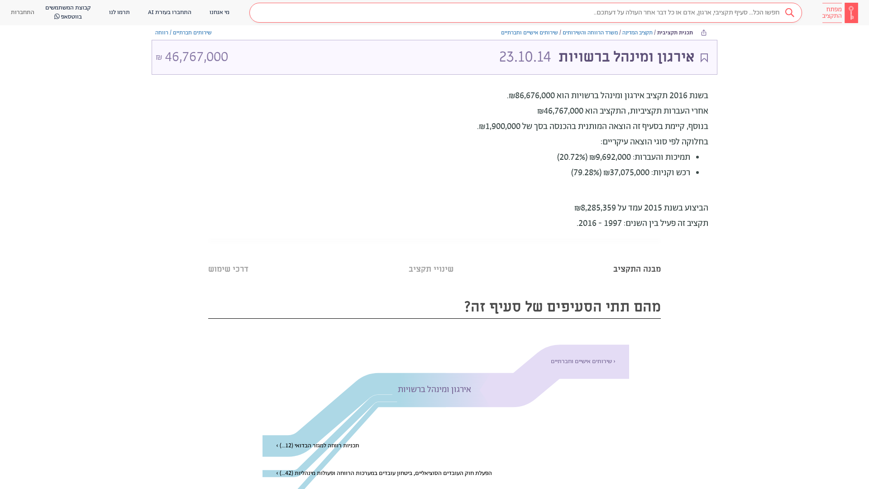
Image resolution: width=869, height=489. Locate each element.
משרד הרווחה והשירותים (590, 33)
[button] (525, 13)
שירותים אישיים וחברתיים (529, 33)
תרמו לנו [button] (119, 12)
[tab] (637, 258)
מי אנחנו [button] (219, 12)
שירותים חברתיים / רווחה (183, 33)
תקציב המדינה (637, 33)
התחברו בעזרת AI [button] (169, 12)
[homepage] (840, 12)
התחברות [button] (22, 12)
